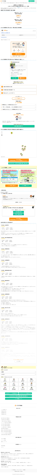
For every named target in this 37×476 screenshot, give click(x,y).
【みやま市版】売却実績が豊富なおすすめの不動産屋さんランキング (18, 160)
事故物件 (18, 462)
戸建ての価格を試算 (18, 214)
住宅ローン (29, 462)
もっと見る (18, 361)
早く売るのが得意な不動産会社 (5, 425)
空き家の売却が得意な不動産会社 (6, 434)
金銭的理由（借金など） (23, 462)
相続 (10, 462)
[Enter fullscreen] (1, 135)
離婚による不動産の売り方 (29, 453)
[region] (18, 144)
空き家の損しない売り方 (12, 453)
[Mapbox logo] (3, 156)
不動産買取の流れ (3, 412)
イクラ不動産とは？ (18, 98)
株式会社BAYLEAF (4, 37)
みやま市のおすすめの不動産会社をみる (25, 393)
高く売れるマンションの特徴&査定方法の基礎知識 (8, 459)
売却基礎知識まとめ (4, 465)
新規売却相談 (3, 445)
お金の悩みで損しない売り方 (21, 453)
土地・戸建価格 (3, 438)
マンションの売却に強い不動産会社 (6, 422)
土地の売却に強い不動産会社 (5, 419)
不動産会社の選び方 (29, 465)
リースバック (14, 462)
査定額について (24, 465)
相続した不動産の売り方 (4, 453)
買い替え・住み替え (4, 462)
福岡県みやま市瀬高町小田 (5, 32)
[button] (22, 149)
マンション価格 (3, 440)
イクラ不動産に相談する (12, 185)
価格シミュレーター (4, 441)
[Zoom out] (1, 133)
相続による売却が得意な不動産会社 (6, 431)
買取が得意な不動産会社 (4, 428)
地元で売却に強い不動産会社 (5, 418)
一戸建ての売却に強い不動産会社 (6, 421)
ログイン (2, 447)
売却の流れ (9, 465)
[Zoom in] (1, 132)
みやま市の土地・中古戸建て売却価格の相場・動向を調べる (18, 163)
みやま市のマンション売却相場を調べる (12, 393)
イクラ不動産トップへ (25, 185)
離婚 (8, 462)
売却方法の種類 (14, 465)
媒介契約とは (19, 465)
